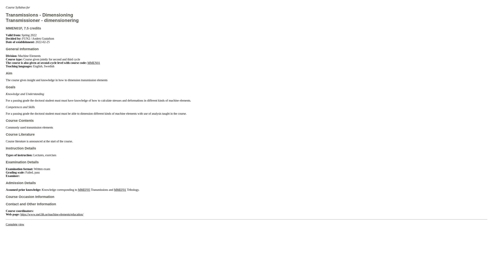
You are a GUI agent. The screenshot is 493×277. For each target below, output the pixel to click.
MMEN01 (93, 62)
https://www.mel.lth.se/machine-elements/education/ (51, 214)
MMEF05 (84, 189)
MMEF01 (120, 189)
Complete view (15, 224)
